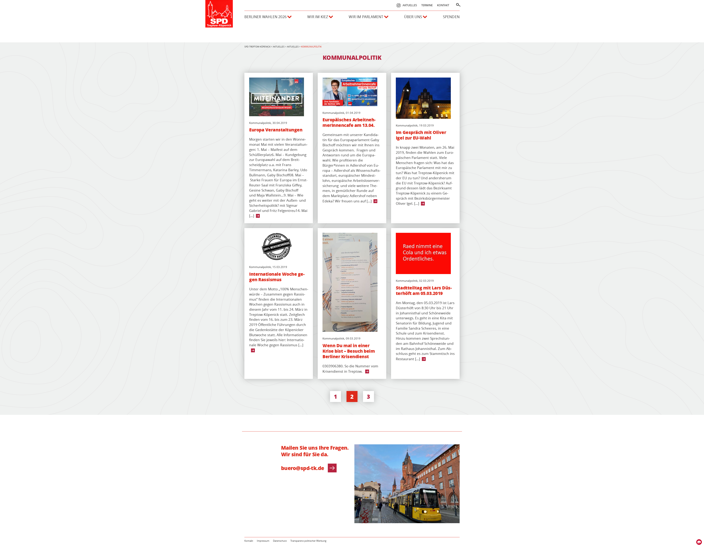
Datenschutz (280, 540)
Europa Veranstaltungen (275, 130)
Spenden (451, 16)
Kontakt (443, 5)
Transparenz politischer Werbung (308, 540)
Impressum (263, 540)
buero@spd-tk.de (302, 468)
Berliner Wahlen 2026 (265, 16)
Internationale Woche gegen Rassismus (277, 276)
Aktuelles (410, 5)
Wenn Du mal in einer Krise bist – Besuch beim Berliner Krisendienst (348, 351)
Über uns (413, 16)
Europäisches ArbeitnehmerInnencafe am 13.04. (349, 122)
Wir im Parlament (366, 16)
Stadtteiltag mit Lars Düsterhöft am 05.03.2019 (424, 290)
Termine (427, 5)
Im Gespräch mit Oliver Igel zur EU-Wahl (421, 135)
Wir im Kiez (317, 16)
